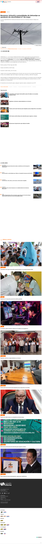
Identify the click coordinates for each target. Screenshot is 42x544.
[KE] (2, 533)
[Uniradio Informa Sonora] (6, 1)
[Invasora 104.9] (2, 520)
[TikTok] (8, 493)
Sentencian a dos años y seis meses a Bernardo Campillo (14, 180)
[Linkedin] (7, 51)
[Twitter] (3, 51)
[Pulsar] (5, 512)
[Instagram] (6, 493)
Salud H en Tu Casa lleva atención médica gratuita (11, 299)
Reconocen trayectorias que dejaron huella (19, 123)
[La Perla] (5, 533)
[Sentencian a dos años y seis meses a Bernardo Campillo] (37, 181)
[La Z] (8, 525)
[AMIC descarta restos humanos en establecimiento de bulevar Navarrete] (37, 188)
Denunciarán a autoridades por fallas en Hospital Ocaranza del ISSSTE (17, 173)
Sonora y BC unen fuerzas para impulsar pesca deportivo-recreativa (25, 108)
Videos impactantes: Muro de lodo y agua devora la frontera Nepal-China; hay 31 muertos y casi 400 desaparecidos (16, 195)
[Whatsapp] (1, 51)
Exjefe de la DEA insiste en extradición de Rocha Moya (12, 417)
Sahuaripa (34, 86)
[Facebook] (5, 51)
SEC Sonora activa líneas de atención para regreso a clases (23, 116)
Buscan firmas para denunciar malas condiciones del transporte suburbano (16, 166)
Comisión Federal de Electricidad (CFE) (24, 86)
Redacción (4, 47)
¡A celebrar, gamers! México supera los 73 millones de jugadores (14, 328)
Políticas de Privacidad (4, 502)
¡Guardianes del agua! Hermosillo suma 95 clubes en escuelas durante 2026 (17, 269)
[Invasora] (2, 512)
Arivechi (10, 86)
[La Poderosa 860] (5, 516)
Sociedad (19, 48)
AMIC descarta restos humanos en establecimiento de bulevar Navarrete (15, 188)
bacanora (15, 86)
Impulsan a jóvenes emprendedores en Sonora (20, 101)
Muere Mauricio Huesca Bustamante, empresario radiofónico (14, 476)
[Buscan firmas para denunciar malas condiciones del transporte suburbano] (37, 167)
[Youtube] (4, 493)
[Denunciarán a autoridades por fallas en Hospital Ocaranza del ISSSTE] (37, 174)
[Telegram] (8, 51)
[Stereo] (2, 524)
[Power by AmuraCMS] (38, 537)
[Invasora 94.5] (2, 516)
